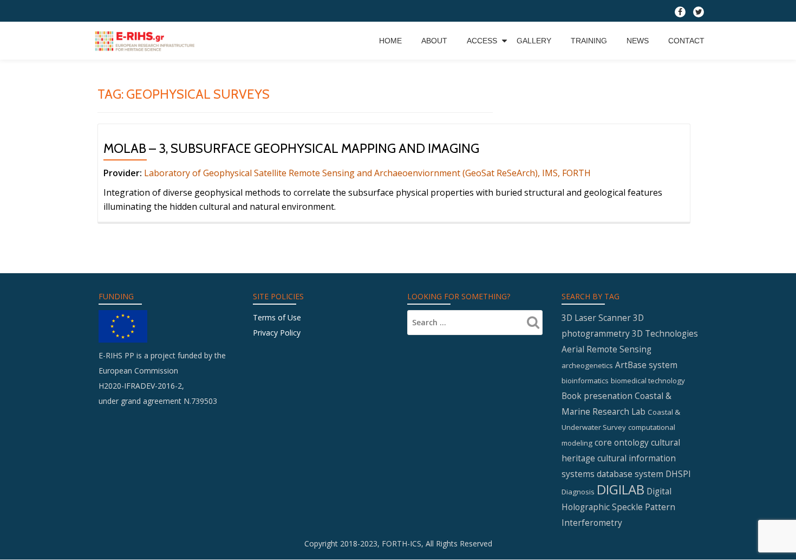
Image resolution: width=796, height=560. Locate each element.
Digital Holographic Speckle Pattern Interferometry (618, 507)
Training (589, 40)
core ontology (622, 442)
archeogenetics (587, 365)
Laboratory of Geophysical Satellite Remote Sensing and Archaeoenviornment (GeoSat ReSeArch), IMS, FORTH (366, 173)
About (434, 40)
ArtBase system (646, 365)
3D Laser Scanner (596, 318)
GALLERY (534, 40)
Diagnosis (578, 492)
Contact (686, 40)
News (638, 40)
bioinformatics (585, 380)
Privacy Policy (277, 332)
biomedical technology (648, 380)
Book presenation (597, 396)
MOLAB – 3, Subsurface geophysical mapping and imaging (291, 148)
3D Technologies (665, 333)
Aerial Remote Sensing (606, 349)
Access (482, 40)
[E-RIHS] (146, 41)
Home (390, 40)
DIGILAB (620, 489)
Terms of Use (277, 317)
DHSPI (678, 474)
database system (630, 474)
